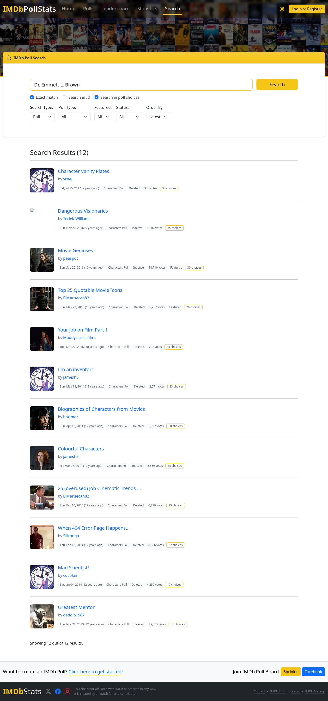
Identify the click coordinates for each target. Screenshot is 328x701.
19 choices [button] (174, 585)
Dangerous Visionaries (83, 211)
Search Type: (41, 107)
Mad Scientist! (73, 567)
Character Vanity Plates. (84, 171)
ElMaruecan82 (76, 298)
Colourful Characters (81, 448)
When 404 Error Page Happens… (94, 528)
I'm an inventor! (75, 369)
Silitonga (71, 535)
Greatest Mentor (76, 607)
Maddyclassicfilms (79, 337)
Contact (259, 691)
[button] (282, 9)
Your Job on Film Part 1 (83, 329)
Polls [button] (88, 8)
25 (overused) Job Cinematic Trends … (99, 488)
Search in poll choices (120, 97)
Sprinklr (291, 671)
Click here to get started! (95, 671)
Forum (295, 691)
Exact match (47, 97)
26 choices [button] (193, 307)
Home (68, 8)
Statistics (147, 8)
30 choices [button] (194, 267)
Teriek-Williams (77, 218)
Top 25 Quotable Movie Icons (90, 290)
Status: (122, 107)
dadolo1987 (74, 615)
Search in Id (79, 97)
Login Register (307, 9)
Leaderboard (115, 8)
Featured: (103, 107)
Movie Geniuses (75, 250)
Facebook (313, 671)
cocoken (71, 575)
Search (172, 8)
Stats (29, 9)
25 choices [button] (176, 505)
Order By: (155, 107)
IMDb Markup (315, 691)
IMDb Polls (277, 691)
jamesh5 (71, 377)
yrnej (67, 179)
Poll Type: (67, 107)
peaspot (70, 258)
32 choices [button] (176, 545)
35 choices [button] (169, 188)
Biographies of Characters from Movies (101, 409)
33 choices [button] (177, 386)
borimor (70, 416)
